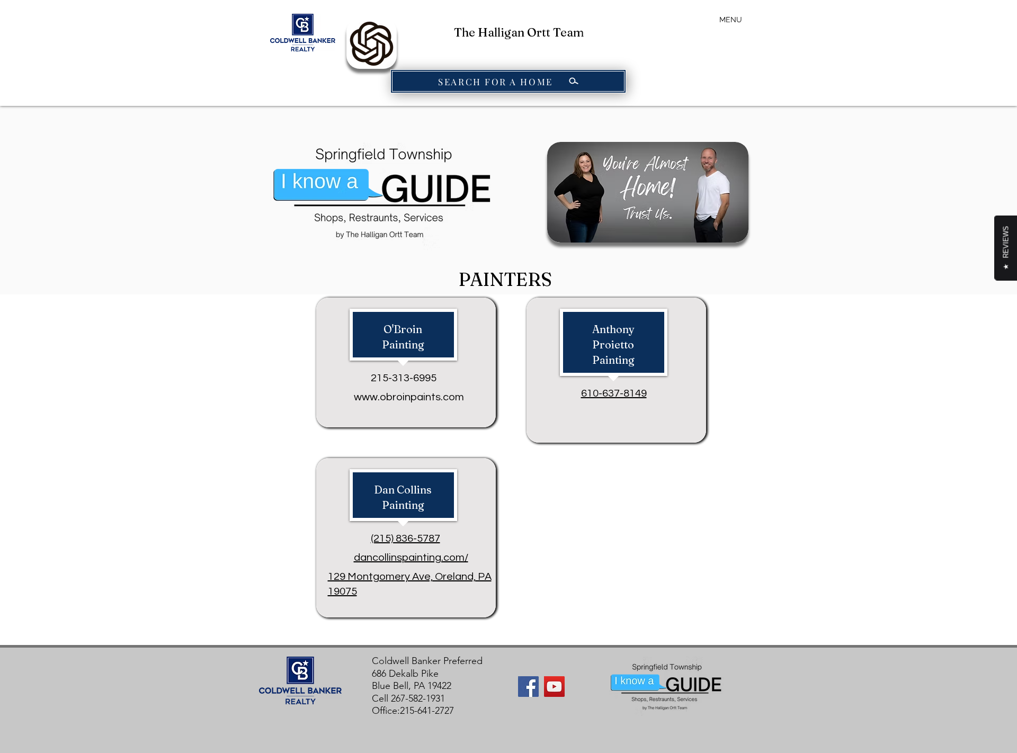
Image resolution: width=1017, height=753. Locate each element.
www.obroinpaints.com (409, 397)
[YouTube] (554, 686)
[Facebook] (528, 686)
